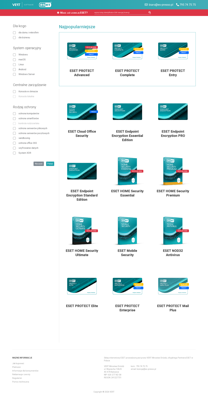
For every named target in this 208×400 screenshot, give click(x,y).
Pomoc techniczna (20, 382)
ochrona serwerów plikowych (33, 128)
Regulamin (17, 378)
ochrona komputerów (29, 113)
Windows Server (27, 74)
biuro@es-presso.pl (160, 4)
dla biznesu (24, 37)
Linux (21, 64)
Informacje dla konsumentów (25, 371)
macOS (22, 59)
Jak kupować (18, 363)
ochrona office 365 (28, 143)
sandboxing (24, 138)
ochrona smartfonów (29, 118)
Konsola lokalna (26, 96)
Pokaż (50, 164)
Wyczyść (39, 164)
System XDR (25, 153)
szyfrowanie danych (28, 148)
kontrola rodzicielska (29, 123)
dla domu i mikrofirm (29, 32)
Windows (23, 54)
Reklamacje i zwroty (21, 374)
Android (22, 69)
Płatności (16, 367)
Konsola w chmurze (28, 91)
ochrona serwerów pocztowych (34, 133)
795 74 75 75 (188, 4)
